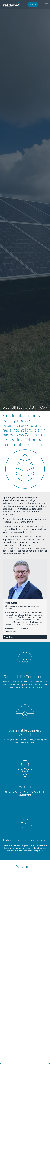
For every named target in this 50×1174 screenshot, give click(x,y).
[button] (1, 1063)
